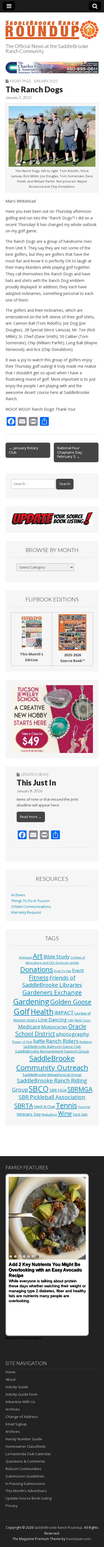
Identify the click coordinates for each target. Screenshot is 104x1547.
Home (11, 1372)
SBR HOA (58, 1090)
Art (38, 956)
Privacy (12, 1505)
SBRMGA (79, 1089)
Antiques (25, 957)
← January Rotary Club (23, 450)
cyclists (74, 963)
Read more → (31, 816)
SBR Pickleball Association (52, 1097)
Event (78, 970)
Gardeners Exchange (52, 992)
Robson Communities (23, 1468)
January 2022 (45, 81)
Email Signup (16, 1424)
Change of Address (22, 1416)
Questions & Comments (25, 1461)
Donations (36, 969)
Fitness (39, 977)
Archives (18, 895)
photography (72, 1034)
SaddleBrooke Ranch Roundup (58, 1527)
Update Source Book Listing (29, 1498)
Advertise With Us (20, 1401)
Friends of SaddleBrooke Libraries (52, 981)
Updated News (34, 774)
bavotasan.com (78, 1539)
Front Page (20, 81)
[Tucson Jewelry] (52, 719)
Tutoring (84, 1107)
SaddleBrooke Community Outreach (52, 1062)
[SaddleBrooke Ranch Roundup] (52, 26)
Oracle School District (50, 1030)
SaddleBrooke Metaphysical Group (52, 1074)
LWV (71, 1020)
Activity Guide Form (21, 1394)
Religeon (85, 1042)
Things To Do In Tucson (30, 900)
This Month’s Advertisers (26, 1490)
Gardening (31, 1001)
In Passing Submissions (25, 1483)
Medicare (29, 1026)
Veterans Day (29, 1114)
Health (42, 1012)
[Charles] (52, 67)
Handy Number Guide (24, 1438)
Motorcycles (54, 1027)
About (11, 1379)
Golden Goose (70, 1001)
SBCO (39, 1089)
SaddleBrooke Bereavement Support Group (52, 1051)
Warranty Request (26, 912)
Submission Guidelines (25, 1476)
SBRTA (23, 1105)
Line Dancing (52, 1019)
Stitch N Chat (44, 1106)
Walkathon (49, 1114)
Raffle (39, 1041)
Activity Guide (17, 1386)
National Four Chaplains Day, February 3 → (70, 452)
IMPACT (64, 1012)
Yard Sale (80, 1114)
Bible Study (57, 956)
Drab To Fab (62, 971)
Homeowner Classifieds (26, 1446)
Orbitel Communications (31, 906)
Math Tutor (83, 1020)
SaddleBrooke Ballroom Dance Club (52, 1046)
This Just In (36, 782)
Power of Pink (22, 1042)
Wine (65, 1113)
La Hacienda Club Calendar (28, 1453)
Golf (22, 1011)
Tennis (66, 1105)
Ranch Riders (62, 1041)
